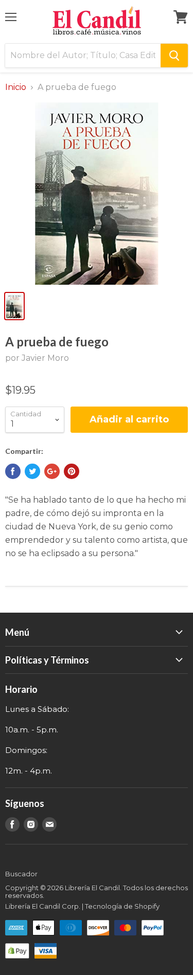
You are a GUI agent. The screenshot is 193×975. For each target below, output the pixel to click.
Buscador (21, 874)
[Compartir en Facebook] (13, 471)
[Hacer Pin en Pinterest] (71, 471)
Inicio (15, 87)
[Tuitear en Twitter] (32, 471)
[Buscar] (174, 55)
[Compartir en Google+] (52, 471)
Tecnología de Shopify (122, 906)
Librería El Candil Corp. (42, 906)
